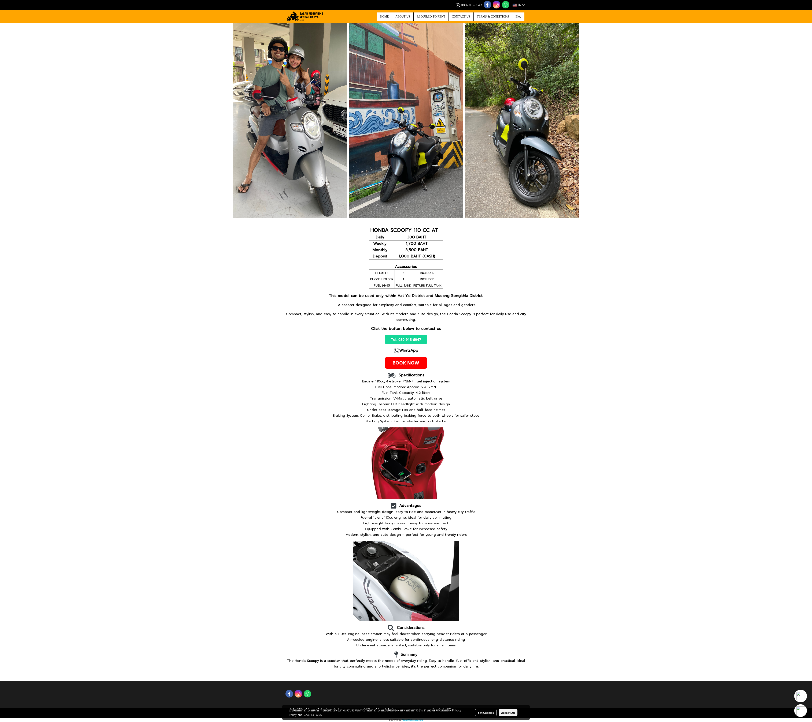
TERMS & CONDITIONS (493, 16)
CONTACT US (461, 16)
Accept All (508, 712)
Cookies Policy (313, 715)
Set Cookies (486, 712)
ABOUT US (402, 16)
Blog (518, 16)
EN (519, 5)
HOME (384, 16)
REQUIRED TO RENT (431, 16)
